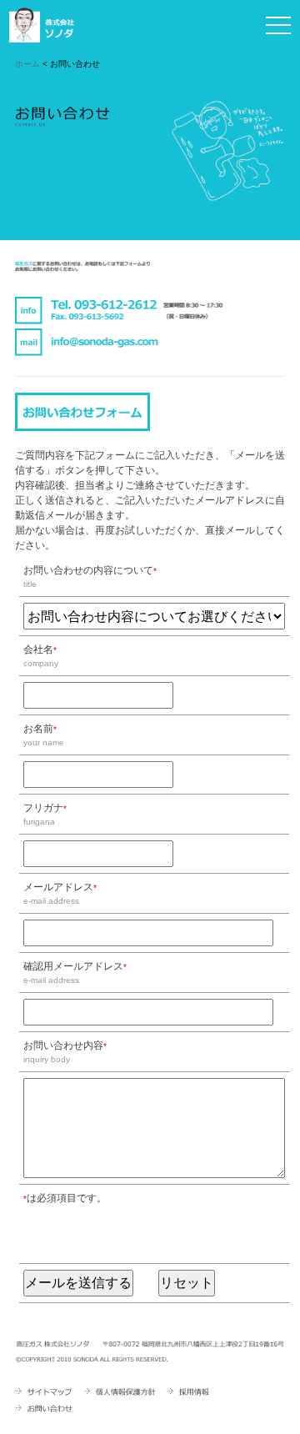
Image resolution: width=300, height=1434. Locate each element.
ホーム (27, 63)
